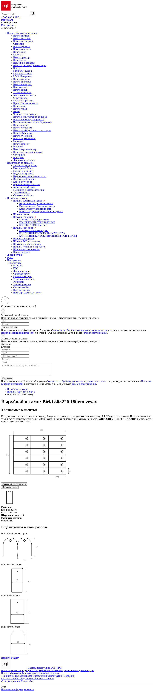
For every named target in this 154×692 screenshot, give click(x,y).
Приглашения (20, 87)
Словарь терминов (11, 681)
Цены (10, 257)
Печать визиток (21, 35)
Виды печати (28, 678)
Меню (16, 111)
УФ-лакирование (22, 284)
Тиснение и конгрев (23, 279)
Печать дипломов (22, 81)
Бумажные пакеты (22, 73)
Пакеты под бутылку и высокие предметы (41, 211)
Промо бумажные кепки (25, 103)
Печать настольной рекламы (27, 152)
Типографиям (14, 263)
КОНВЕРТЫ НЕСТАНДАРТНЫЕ (37, 222)
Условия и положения (47, 673)
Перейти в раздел (10, 658)
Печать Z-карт (20, 125)
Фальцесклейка (21, 287)
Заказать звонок (9, 327)
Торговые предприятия (25, 165)
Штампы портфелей (23, 238)
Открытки (18, 44)
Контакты (6, 678)
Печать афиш (20, 90)
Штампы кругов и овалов (26, 249)
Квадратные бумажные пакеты (35, 209)
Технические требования (14, 676)
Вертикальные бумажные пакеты (36, 203)
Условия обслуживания (95, 332)
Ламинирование (21, 271)
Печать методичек (22, 127)
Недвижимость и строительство (29, 176)
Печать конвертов (22, 84)
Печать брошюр (21, 57)
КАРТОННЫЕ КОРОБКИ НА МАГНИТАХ (42, 233)
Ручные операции (22, 276)
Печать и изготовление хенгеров (30, 117)
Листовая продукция (24, 160)
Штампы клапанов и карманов (29, 246)
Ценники (18, 146)
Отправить (7, 378)
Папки (16, 68)
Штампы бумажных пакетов (28, 200)
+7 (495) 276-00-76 (10, 17)
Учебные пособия (22, 92)
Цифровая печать (22, 290)
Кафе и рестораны (22, 181)
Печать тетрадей (21, 144)
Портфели (18, 157)
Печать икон (19, 106)
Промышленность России (26, 184)
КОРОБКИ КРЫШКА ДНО (33, 230)
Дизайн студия (14, 255)
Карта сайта (27, 681)
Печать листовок (22, 38)
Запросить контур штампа (14, 484)
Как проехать (8, 25)
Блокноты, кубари (22, 71)
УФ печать (18, 282)
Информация (14, 260)
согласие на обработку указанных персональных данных (82, 330)
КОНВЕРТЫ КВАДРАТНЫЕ (34, 219)
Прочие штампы (21, 252)
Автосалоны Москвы (24, 187)
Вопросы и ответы (44, 678)
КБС (15, 268)
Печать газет (19, 60)
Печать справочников (24, 138)
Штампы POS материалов (26, 241)
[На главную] (14, 9)
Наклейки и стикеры (24, 62)
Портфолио (68, 676)
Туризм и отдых (21, 192)
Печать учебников (22, 135)
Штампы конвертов (23, 217)
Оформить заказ (9, 487)
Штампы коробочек (23, 227)
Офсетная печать (22, 273)
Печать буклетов (21, 46)
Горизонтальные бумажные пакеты (37, 206)
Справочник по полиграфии (48, 676)
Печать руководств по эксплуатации (32, 130)
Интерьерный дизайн (24, 179)
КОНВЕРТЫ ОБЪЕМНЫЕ (33, 225)
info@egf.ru (7, 19)
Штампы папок (21, 214)
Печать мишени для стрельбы (28, 119)
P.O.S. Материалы (22, 76)
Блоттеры (18, 141)
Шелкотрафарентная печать (27, 292)
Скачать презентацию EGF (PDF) (45, 667)
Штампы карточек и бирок (27, 244)
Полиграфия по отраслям (20, 163)
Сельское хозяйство (23, 195)
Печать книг (19, 52)
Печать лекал (20, 108)
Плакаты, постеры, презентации (29, 65)
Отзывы (16, 678)
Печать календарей (23, 41)
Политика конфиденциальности (18, 332)
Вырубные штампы (17, 198)
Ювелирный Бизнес (23, 168)
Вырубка (17, 265)
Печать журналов (22, 79)
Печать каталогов (22, 49)
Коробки (17, 54)
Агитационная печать (24, 95)
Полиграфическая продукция (22, 33)
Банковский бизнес (23, 171)
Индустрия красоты (23, 173)
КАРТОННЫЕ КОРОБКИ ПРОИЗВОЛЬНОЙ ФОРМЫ (48, 236)
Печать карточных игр (24, 149)
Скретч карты (20, 98)
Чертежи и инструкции (25, 114)
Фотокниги (19, 154)
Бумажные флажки (23, 100)
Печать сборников (22, 133)
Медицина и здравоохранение (28, 190)
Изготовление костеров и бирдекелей (32, 122)
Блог (30, 676)
